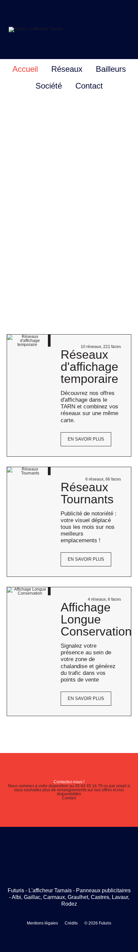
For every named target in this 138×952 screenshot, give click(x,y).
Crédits (71, 923)
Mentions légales (42, 923)
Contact (89, 85)
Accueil (25, 68)
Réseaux (66, 68)
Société (49, 85)
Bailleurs (111, 68)
